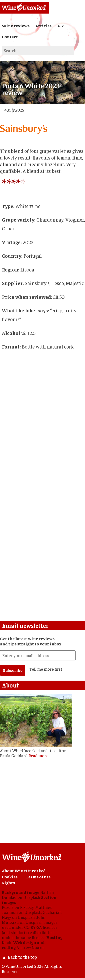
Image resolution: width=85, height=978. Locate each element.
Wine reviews (16, 25)
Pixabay (27, 907)
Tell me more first (46, 669)
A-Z (60, 25)
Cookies (9, 876)
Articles (43, 25)
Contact (10, 36)
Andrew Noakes (31, 947)
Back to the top (22, 957)
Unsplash (31, 897)
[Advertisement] (42, 571)
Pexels (7, 907)
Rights (8, 882)
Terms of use (38, 876)
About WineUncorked (24, 870)
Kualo (7, 942)
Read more (38, 755)
